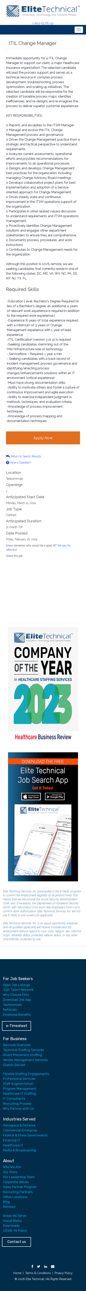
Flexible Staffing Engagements (26, 1074)
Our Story (10, 1172)
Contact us (16, 1242)
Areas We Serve (14, 1216)
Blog (6, 1202)
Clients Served (14, 1065)
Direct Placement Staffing (22, 1055)
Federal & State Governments (25, 1135)
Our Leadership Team (19, 1177)
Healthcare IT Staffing (19, 1094)
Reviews (9, 1207)
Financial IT (11, 1140)
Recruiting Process (17, 1104)
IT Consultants (14, 1099)
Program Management (19, 1089)
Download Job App (17, 1000)
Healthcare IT (13, 1145)
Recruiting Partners (18, 1192)
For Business (15, 1038)
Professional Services (19, 1079)
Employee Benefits (17, 1015)
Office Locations (15, 1197)
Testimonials (12, 1005)
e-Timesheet (16, 1026)
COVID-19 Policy (15, 1231)
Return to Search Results (25, 456)
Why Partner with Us (18, 1109)
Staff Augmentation (18, 1084)
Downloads (11, 1226)
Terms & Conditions (38, 1273)
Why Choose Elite (16, 995)
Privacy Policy (64, 1273)
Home (17, 1273)
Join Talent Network (18, 990)
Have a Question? (20, 462)
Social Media (12, 1221)
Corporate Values (16, 1182)
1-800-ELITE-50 (43, 23)
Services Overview (17, 1045)
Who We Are (12, 1167)
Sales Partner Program (20, 1187)
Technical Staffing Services (23, 1050)
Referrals (10, 1010)
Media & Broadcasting (19, 1150)
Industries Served (19, 1119)
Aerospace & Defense (19, 1125)
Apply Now (43, 438)
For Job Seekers (18, 978)
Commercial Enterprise (20, 1130)
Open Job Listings (16, 985)
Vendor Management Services (25, 1060)
